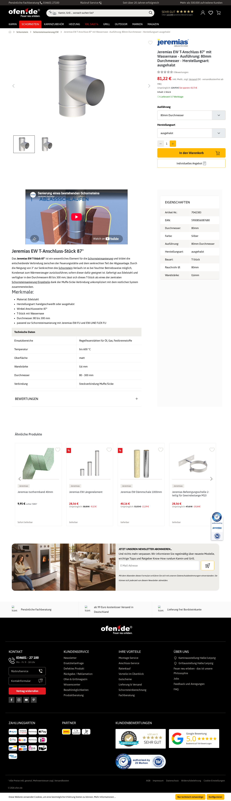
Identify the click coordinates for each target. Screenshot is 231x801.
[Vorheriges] (13, 86)
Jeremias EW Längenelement (85, 492)
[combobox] (102, 12)
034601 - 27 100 (27, 657)
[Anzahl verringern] (160, 143)
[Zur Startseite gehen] (24, 12)
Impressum (158, 780)
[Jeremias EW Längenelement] (90, 463)
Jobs (176, 678)
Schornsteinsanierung (100, 258)
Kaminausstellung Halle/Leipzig (197, 657)
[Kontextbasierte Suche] (52, 13)
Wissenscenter (72, 684)
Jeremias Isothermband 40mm (35, 492)
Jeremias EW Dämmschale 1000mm (141, 492)
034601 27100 (50, 2)
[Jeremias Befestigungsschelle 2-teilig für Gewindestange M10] (193, 463)
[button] (24, 144)
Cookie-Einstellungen (214, 780)
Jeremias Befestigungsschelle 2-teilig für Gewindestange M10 (190, 493)
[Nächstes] (149, 86)
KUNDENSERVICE (76, 651)
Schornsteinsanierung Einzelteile (31, 282)
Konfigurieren (215, 797)
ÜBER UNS (181, 651)
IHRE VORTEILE (130, 651)
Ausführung (163, 106)
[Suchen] (150, 12)
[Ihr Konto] (203, 13)
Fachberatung (127, 695)
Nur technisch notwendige (190, 797)
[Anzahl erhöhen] (173, 143)
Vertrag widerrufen (27, 691)
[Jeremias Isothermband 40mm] (38, 463)
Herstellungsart (166, 124)
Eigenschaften (177, 202)
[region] (81, 96)
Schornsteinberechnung (132, 689)
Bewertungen (26, 399)
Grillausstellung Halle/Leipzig (196, 663)
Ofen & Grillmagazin (75, 679)
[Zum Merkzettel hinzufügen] (150, 42)
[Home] (10, 31)
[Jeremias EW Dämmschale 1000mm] (141, 463)
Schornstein (65, 268)
